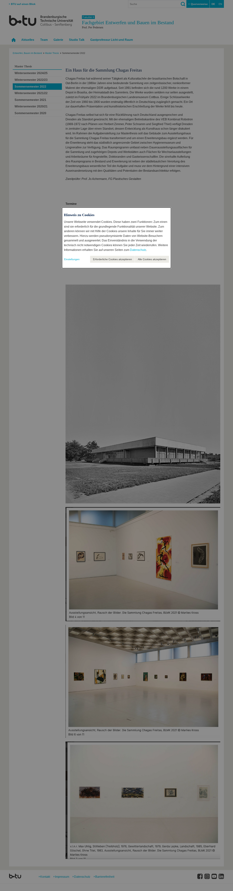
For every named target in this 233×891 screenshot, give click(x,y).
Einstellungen (72, 259)
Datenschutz (138, 249)
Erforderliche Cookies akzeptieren (112, 259)
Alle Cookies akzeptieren (152, 259)
